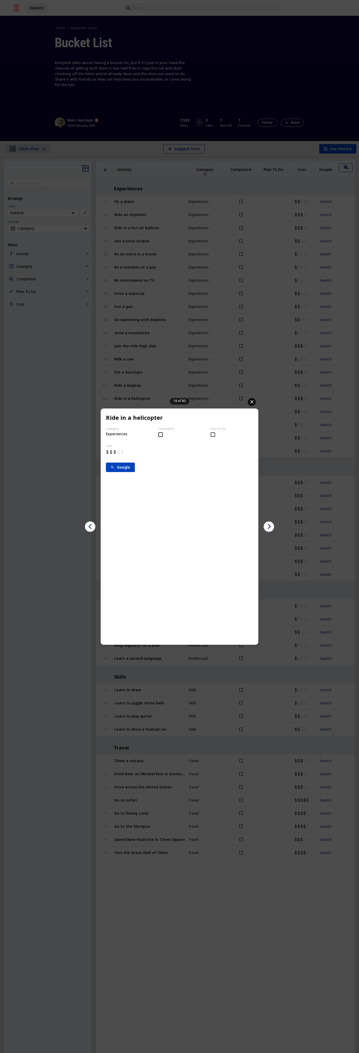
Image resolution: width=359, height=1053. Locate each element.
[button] (90, 526)
